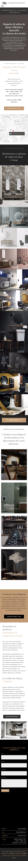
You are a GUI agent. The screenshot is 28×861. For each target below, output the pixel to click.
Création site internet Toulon (11, 855)
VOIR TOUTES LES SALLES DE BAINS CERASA (14, 420)
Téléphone (3, 769)
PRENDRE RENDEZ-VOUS (14, 108)
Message (3, 777)
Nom (2, 753)
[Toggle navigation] (2, 6)
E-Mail (2, 761)
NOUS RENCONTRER (12, 716)
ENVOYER (5, 790)
